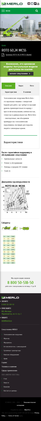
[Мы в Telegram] (32, 3)
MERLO (12, 4)
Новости (6, 383)
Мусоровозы (8, 343)
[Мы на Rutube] (35, 3)
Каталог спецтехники (19, 74)
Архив (4, 45)
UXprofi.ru (27, 410)
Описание (8, 86)
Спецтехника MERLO (9, 329)
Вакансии (7, 387)
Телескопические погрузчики (13, 335)
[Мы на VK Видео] (28, 3)
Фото (32, 86)
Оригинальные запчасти (13, 159)
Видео (21, 86)
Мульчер (6, 338)
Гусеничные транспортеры (12, 351)
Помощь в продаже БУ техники (15, 167)
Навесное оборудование (11, 355)
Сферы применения (9, 371)
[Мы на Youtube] (38, 3)
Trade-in (7, 171)
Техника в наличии (9, 367)
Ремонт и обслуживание (13, 163)
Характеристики (11, 92)
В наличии (27, 92)
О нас (5, 379)
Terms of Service (13, 416)
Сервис (4, 362)
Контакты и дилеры (10, 391)
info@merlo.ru (7, 321)
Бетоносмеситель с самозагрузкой (15, 347)
